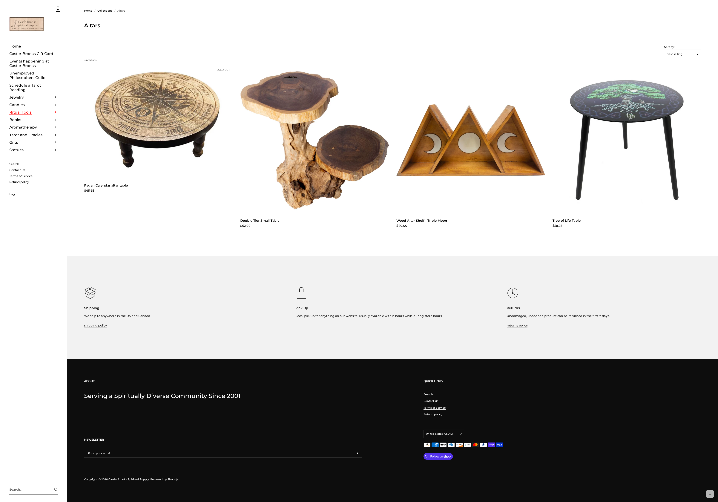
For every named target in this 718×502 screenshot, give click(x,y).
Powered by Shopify (164, 479)
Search (428, 394)
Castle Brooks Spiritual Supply (128, 479)
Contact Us (431, 401)
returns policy (517, 325)
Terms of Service (435, 407)
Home (88, 10)
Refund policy (433, 414)
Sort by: (669, 47)
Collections (104, 10)
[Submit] (56, 490)
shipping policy (95, 325)
